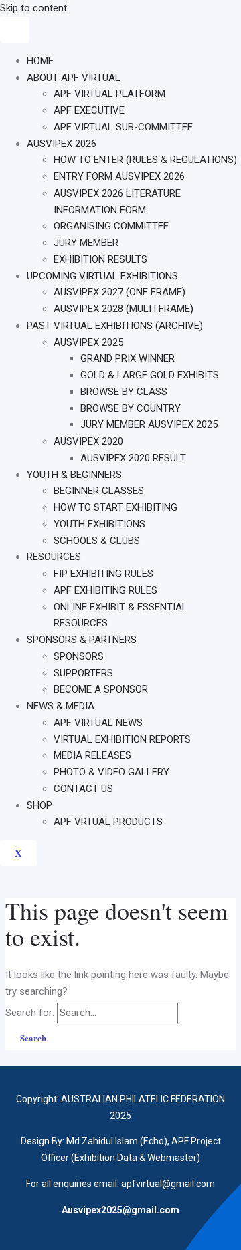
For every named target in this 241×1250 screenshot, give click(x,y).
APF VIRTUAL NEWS (98, 723)
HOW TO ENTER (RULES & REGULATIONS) (145, 160)
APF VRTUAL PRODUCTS (108, 822)
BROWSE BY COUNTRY (130, 408)
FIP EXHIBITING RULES (103, 574)
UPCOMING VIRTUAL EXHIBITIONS (102, 276)
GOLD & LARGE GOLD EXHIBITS (149, 375)
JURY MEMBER (86, 243)
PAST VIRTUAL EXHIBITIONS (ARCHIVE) (115, 326)
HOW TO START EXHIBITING (115, 507)
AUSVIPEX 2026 (61, 144)
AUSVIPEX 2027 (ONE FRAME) (119, 292)
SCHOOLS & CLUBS (97, 541)
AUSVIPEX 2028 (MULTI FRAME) (123, 309)
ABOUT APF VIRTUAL (73, 78)
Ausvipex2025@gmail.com (120, 1210)
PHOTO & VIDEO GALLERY (111, 772)
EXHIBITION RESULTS (100, 259)
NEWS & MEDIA (60, 706)
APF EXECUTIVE (89, 110)
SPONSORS (79, 656)
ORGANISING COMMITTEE (111, 226)
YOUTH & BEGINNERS (74, 475)
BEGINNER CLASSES (99, 491)
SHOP (39, 805)
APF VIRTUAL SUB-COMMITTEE (123, 127)
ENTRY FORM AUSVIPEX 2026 (119, 176)
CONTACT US (83, 789)
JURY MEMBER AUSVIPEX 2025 (149, 424)
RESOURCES (54, 557)
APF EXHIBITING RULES (105, 590)
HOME (40, 61)
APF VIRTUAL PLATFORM (109, 94)
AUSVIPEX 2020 (88, 441)
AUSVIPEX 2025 (88, 342)
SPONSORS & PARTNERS (82, 640)
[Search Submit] (195, 1012)
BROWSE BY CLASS (123, 392)
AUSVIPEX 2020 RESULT (133, 458)
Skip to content (33, 8)
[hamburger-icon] (14, 30)
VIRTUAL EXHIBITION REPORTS (122, 739)
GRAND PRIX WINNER (127, 358)
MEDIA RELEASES (92, 755)
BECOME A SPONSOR (101, 689)
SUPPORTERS (83, 673)
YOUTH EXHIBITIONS (99, 524)
